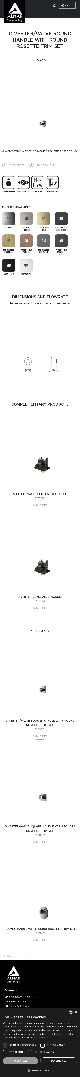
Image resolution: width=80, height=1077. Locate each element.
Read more (43, 1037)
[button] (13, 164)
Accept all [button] (21, 1060)
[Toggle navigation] (72, 14)
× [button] (75, 1012)
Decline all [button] (58, 1060)
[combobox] (71, 1012)
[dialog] (40, 1042)
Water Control (16, 956)
